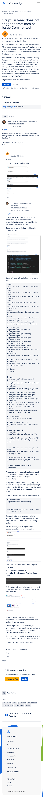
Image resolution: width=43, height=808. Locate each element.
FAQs (8, 745)
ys (10, 32)
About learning (11, 756)
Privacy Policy (11, 779)
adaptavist (7, 703)
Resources (10, 759)
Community (15, 3)
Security (9, 786)
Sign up (13, 107)
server (28, 705)
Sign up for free (12, 679)
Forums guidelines (13, 748)
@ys (5, 130)
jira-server (22, 703)
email (14, 703)
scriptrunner (19, 705)
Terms (9, 782)
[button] (23, 180)
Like (7, 197)
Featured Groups (25, 11)
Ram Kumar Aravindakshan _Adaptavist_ (23, 121)
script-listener (8, 705)
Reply (4, 660)
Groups (15, 11)
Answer (7, 84)
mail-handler (32, 703)
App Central (8, 13)
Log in (5, 107)
